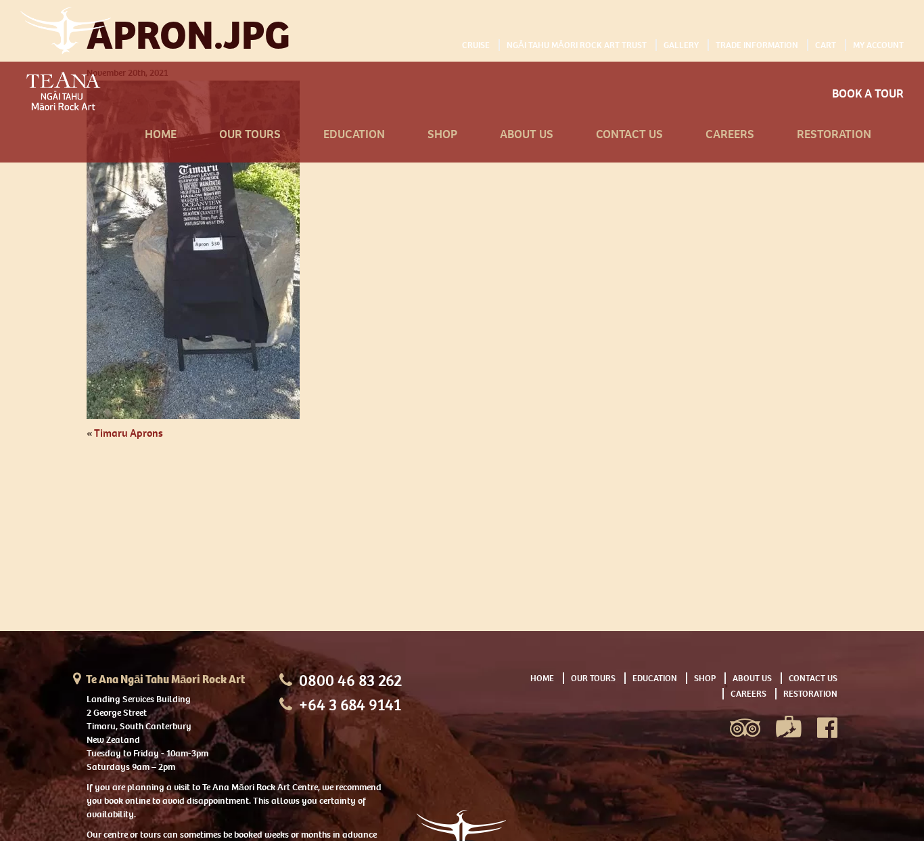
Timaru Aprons (128, 433)
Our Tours (250, 134)
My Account (878, 45)
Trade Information (757, 45)
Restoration (834, 134)
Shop (442, 134)
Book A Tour (868, 94)
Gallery (681, 45)
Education (354, 134)
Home (161, 134)
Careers (730, 134)
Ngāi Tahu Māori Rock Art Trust (577, 45)
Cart (825, 45)
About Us (526, 134)
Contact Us (629, 134)
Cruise (476, 45)
